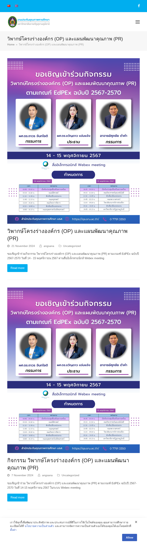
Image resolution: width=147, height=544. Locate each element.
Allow (129, 537)
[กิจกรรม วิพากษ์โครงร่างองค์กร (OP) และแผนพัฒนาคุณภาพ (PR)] (73, 370)
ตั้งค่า (13, 529)
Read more (17, 268)
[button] (138, 22)
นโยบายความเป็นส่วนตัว (39, 526)
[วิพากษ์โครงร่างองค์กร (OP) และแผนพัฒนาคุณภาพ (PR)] (73, 140)
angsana (49, 245)
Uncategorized (72, 245)
